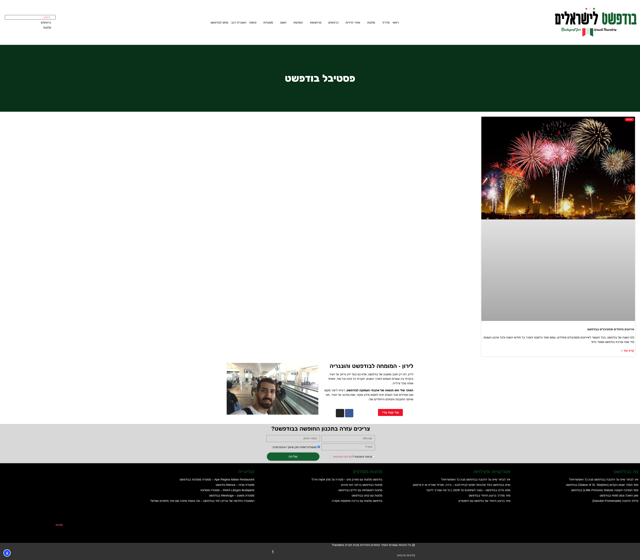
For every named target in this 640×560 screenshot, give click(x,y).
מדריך (386, 22)
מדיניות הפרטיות (342, 456)
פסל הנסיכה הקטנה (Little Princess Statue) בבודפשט (604, 490)
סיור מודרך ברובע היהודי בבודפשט (489, 495)
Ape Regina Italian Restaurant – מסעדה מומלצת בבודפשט (217, 479)
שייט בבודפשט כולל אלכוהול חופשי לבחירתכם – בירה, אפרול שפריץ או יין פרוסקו (461, 484)
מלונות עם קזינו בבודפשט (367, 495)
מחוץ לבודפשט (219, 22)
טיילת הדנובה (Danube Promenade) (615, 500)
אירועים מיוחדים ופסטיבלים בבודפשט (610, 329)
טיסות (252, 22)
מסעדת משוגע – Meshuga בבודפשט (231, 495)
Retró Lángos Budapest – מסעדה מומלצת (227, 490)
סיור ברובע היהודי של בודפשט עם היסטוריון (484, 500)
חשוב (283, 22)
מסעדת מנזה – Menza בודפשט (235, 484)
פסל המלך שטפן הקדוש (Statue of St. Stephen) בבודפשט (602, 484)
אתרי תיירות (353, 22)
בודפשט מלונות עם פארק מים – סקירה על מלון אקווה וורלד (346, 479)
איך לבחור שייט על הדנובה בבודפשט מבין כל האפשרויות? (603, 479)
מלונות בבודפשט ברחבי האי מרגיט (361, 484)
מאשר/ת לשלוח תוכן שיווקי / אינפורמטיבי (294, 447)
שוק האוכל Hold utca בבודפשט (619, 495)
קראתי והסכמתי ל (352, 456)
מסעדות (268, 22)
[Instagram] (340, 413)
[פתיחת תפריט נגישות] (7, 553)
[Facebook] (349, 413)
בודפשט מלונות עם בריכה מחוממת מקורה (357, 500)
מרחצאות (315, 22)
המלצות (298, 22)
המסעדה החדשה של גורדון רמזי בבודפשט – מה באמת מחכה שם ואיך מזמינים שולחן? (202, 500)
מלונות (371, 22)
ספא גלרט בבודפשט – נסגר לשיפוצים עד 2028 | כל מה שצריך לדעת (468, 490)
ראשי (395, 22)
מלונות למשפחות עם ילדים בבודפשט (360, 490)
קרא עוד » (627, 350)
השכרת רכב (238, 22)
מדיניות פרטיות (406, 555)
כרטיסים (333, 22)
